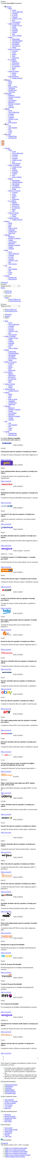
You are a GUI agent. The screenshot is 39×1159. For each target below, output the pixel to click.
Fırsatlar (8, 134)
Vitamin (14, 32)
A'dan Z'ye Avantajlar (11, 1101)
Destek (3, 288)
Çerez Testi (8, 1136)
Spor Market (16, 42)
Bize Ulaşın (8, 1121)
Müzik (10, 81)
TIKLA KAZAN (6, 460)
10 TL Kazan (8, 1105)
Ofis (13, 69)
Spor (13, 34)
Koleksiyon (15, 58)
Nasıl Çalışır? (9, 1128)
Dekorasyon (15, 63)
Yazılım (10, 98)
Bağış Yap (8, 1108)
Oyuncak (15, 51)
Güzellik (14, 29)
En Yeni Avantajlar (10, 1103)
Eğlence (8, 80)
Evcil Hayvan (16, 46)
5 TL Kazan (8, 1106)
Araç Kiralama (12, 127)
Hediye (14, 54)
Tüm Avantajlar (9, 1099)
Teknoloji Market (17, 41)
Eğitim (14, 47)
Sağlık (14, 27)
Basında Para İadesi (10, 1118)
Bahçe (14, 68)
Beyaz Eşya (15, 64)
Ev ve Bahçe (12, 59)
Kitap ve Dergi (12, 87)
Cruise (10, 131)
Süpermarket (16, 39)
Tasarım (10, 105)
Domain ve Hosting (14, 104)
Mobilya (14, 61)
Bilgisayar (11, 95)
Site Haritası (8, 1133)
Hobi (13, 56)
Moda (10, 8)
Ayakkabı (15, 13)
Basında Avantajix (10, 1116)
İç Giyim (14, 15)
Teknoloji (9, 93)
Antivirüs (11, 107)
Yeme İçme (11, 92)
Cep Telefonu (12, 100)
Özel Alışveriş (16, 22)
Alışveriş (8, 6)
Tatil (7, 124)
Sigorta (14, 73)
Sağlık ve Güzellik (13, 23)
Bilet (9, 85)
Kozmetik (15, 30)
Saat (13, 20)
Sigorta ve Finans (13, 71)
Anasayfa (7, 316)
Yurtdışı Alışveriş (13, 76)
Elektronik (11, 102)
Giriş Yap (18, 301)
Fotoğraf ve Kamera (14, 97)
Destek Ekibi (8, 1131)
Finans (14, 75)
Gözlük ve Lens (17, 18)
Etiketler (7, 1134)
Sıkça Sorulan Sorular (11, 1129)
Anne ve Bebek (16, 35)
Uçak (10, 133)
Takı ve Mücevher (17, 12)
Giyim (14, 10)
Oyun (10, 83)
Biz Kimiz (8, 1114)
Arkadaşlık (11, 88)
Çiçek (14, 52)
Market (10, 37)
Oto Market (15, 44)
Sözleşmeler (8, 1120)
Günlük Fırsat (12, 90)
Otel (9, 129)
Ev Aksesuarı (16, 66)
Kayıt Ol (17, 299)
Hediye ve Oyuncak (14, 49)
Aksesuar (15, 17)
